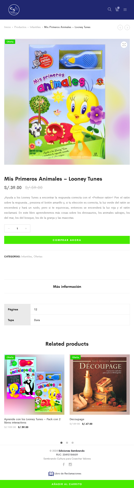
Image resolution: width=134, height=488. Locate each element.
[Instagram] (70, 464)
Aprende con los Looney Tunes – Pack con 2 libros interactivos (32, 420)
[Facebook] (63, 464)
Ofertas (38, 256)
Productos (20, 27)
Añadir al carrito (67, 484)
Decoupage (77, 419)
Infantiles (35, 27)
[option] (34, 391)
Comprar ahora (67, 240)
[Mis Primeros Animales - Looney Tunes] (4, 264)
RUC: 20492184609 (70, 452)
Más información (67, 286)
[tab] (67, 286)
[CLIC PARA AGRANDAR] (124, 44)
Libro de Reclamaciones (67, 473)
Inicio (7, 27)
